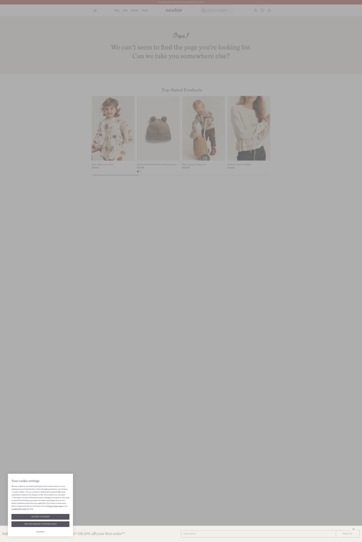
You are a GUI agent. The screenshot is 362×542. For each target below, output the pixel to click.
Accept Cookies (40, 517)
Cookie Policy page (18, 509)
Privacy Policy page (55, 506)
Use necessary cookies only (40, 524)
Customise (40, 531)
